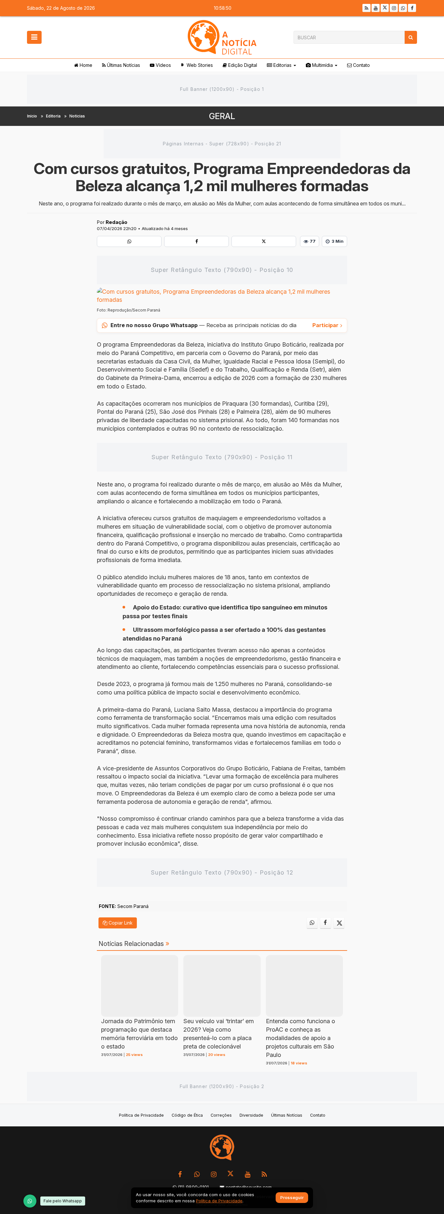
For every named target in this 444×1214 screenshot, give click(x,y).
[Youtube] (376, 8)
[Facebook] (412, 8)
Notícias (77, 116)
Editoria (53, 116)
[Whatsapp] (403, 8)
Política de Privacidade (141, 1115)
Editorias (282, 65)
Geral (222, 116)
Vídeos (162, 65)
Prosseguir (292, 1197)
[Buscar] (410, 37)
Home (85, 65)
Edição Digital (242, 65)
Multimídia (322, 65)
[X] (385, 8)
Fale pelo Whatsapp (63, 1200)
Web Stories (199, 65)
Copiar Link (120, 923)
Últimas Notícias (123, 65)
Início (32, 116)
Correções (221, 1115)
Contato (361, 65)
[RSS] (366, 8)
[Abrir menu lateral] (34, 37)
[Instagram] (394, 8)
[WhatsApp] (29, 1201)
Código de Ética (187, 1115)
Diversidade (251, 1115)
